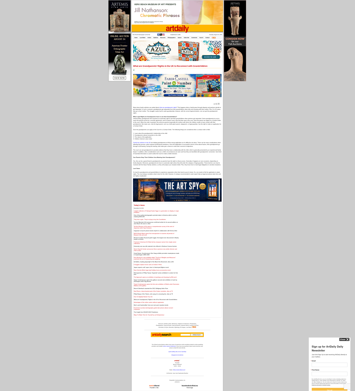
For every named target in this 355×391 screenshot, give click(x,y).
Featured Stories (185, 325)
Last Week (142, 37)
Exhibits (166, 323)
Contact (207, 37)
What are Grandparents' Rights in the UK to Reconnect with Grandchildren (155, 299)
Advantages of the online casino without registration (149, 302)
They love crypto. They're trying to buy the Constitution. (150, 219)
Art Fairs (196, 325)
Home (136, 37)
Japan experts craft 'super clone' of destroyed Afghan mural (151, 267)
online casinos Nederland (169, 346)
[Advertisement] (200, 217)
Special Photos (168, 325)
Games (180, 37)
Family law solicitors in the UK (142, 142)
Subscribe (186, 37)
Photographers (172, 37)
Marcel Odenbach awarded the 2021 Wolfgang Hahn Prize (151, 288)
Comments (194, 37)
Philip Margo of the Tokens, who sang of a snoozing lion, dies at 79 (153, 294)
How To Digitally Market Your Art (143, 296)
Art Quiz (166, 327)
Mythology (177, 327)
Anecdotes (161, 327)
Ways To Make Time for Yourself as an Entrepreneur (149, 315)
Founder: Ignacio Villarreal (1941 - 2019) (177, 364)
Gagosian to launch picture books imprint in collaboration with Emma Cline (155, 230)
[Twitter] (161, 35)
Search (201, 37)
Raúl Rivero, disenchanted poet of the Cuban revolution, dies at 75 (153, 291)
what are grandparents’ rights (167, 107)
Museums (162, 37)
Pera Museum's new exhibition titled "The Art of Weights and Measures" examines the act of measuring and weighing (155, 258)
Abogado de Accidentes (177, 355)
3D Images (183, 327)
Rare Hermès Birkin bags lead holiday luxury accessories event (152, 270)
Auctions (192, 325)
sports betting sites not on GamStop (177, 351)
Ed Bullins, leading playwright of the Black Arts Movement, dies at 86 (154, 262)
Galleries (155, 37)
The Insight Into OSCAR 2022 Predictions (146, 312)
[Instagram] (163, 35)
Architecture (186, 323)
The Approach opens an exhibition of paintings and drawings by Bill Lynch (155, 277)
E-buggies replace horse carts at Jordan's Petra (148, 264)
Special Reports (176, 325)
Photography (193, 323)
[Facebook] (158, 35)
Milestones (174, 323)
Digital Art (180, 323)
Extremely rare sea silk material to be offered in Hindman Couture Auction (155, 246)
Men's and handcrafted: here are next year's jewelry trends (151, 305)
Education (171, 327)
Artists (149, 37)
